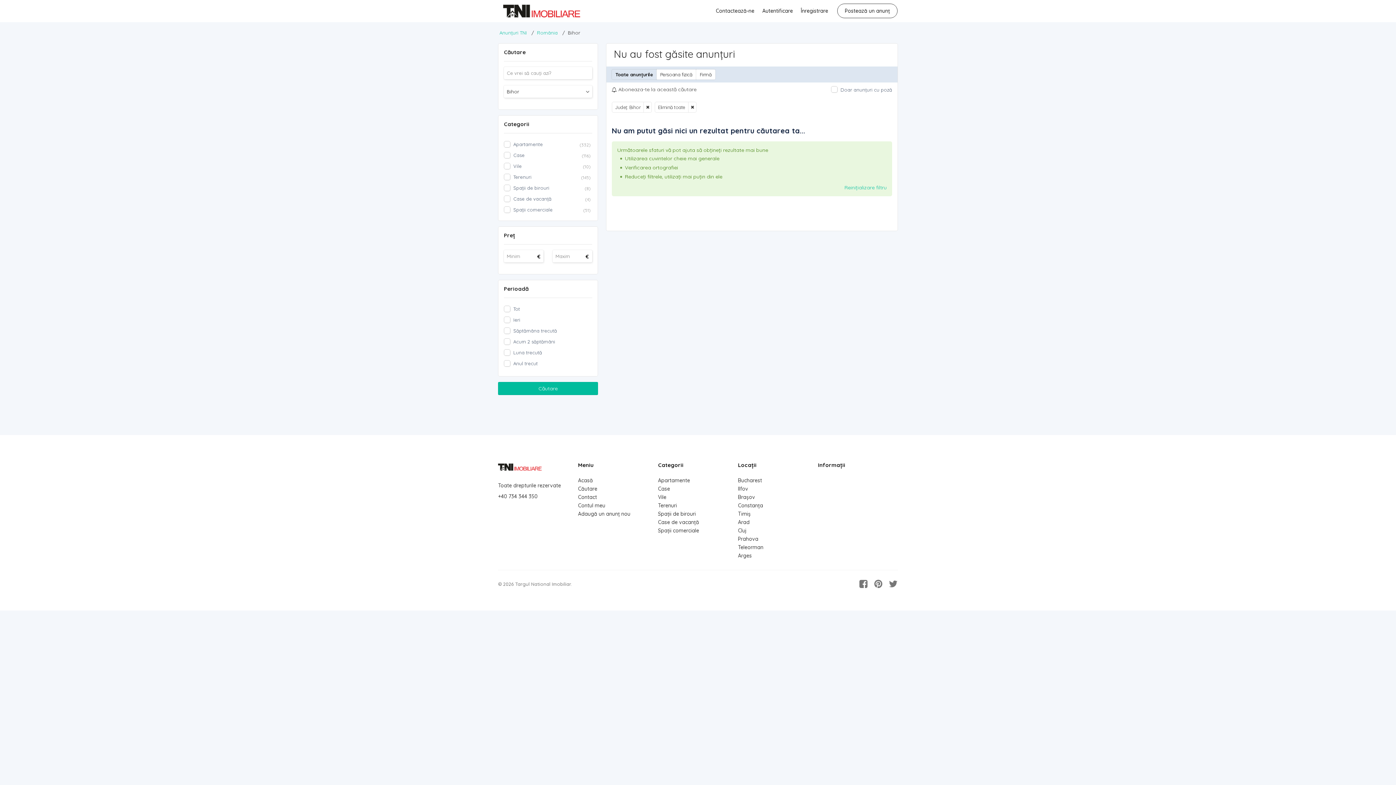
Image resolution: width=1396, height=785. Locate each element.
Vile (662, 497)
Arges (745, 555)
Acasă (585, 480)
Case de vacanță (678, 522)
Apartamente (674, 480)
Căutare (548, 388)
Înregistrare (814, 11)
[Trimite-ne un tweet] (893, 584)
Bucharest (750, 480)
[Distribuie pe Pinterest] (878, 584)
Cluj (742, 530)
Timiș (744, 514)
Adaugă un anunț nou (604, 514)
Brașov (746, 497)
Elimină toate (671, 107)
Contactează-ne (735, 11)
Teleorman (750, 547)
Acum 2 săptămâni (534, 342)
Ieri (516, 320)
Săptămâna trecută (535, 331)
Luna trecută (527, 352)
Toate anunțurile (634, 74)
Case (664, 489)
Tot (516, 309)
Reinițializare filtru (866, 187)
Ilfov (743, 489)
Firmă (706, 74)
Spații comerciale (678, 530)
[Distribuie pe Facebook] (863, 584)
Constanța (750, 505)
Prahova (748, 539)
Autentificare (777, 11)
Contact (587, 497)
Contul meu (591, 505)
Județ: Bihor (628, 107)
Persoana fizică (676, 74)
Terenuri (667, 505)
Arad (744, 522)
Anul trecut (525, 363)
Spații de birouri (677, 514)
